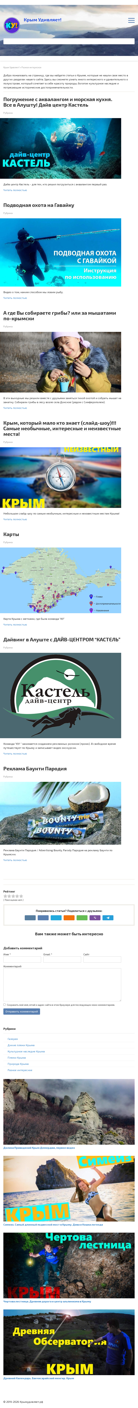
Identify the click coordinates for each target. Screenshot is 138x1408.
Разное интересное (20, 1070)
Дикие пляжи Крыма (21, 1045)
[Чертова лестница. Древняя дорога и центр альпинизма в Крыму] (69, 1297)
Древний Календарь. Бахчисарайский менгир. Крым (38, 1378)
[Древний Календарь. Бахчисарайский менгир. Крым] (69, 1374)
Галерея (13, 1038)
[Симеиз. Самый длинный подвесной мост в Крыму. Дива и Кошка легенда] (69, 1220)
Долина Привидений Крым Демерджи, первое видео (39, 1147)
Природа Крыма (18, 1063)
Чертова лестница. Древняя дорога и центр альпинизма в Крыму (47, 1301)
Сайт (86, 954)
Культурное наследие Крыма (26, 1051)
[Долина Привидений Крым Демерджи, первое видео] (69, 1143)
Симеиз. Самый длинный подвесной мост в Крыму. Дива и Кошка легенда (53, 1224)
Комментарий (12, 966)
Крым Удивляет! (42, 19)
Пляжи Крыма (17, 1057)
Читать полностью (15, 190)
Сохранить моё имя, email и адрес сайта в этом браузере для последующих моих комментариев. (61, 1004)
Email (47, 954)
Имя (7, 954)
